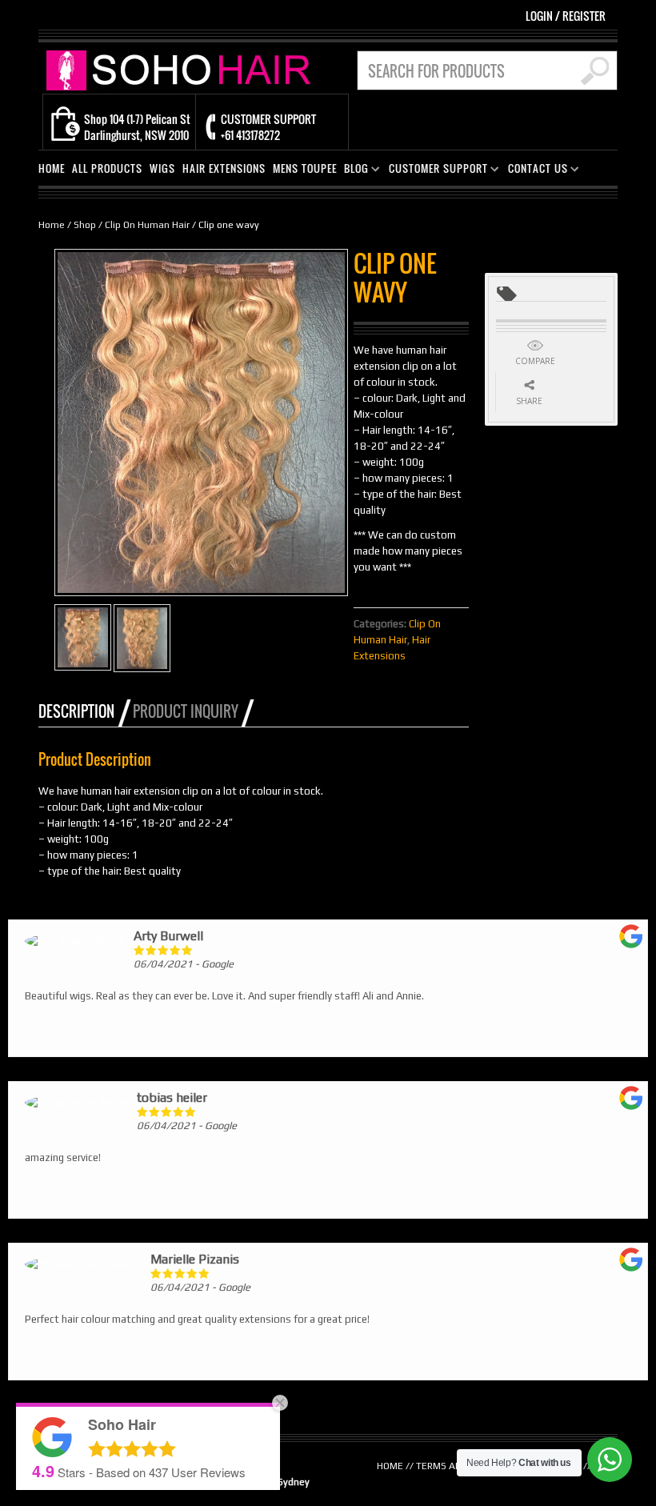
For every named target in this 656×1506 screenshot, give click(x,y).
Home (51, 224)
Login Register (566, 15)
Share (529, 401)
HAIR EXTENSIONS (224, 168)
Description (76, 711)
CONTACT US (535, 171)
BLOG (353, 171)
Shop (85, 224)
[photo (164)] (82, 637)
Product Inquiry (185, 711)
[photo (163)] (142, 638)
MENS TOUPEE (305, 168)
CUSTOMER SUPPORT (435, 171)
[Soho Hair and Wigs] (182, 69)
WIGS (162, 168)
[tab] (84, 711)
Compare (535, 360)
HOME (51, 168)
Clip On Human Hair (147, 224)
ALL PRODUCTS (107, 168)
